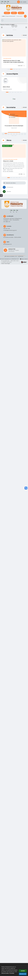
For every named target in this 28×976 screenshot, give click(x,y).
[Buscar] (25, 16)
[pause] (15, 26)
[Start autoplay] (12, 26)
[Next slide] (26, 27)
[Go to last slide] (2, 27)
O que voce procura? (10, 16)
